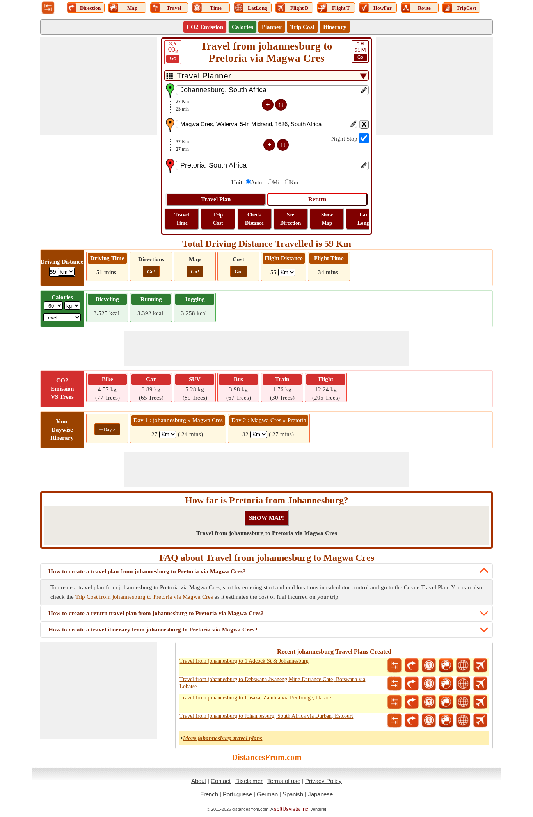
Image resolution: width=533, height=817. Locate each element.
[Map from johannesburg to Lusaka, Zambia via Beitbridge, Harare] (446, 702)
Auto (256, 183)
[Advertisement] (98, 86)
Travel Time (181, 219)
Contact (221, 781)
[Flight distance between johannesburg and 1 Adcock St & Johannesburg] (480, 665)
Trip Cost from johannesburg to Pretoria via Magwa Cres (144, 597)
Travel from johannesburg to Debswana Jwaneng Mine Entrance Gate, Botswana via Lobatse (272, 682)
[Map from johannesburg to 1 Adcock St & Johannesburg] (446, 665)
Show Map (327, 219)
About (198, 781)
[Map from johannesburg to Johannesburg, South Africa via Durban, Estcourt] (446, 720)
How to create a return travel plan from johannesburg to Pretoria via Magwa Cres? (156, 613)
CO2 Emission (205, 27)
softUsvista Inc (291, 809)
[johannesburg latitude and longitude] (463, 665)
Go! (151, 272)
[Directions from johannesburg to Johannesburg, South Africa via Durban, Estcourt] (411, 720)
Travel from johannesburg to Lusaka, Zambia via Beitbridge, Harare (255, 698)
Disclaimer (249, 781)
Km (294, 183)
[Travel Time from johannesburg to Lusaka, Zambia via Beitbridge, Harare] (429, 702)
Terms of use (283, 781)
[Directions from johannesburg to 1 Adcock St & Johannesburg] (411, 665)
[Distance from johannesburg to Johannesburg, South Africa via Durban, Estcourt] (394, 720)
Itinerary (334, 27)
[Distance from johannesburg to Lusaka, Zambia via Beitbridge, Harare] (394, 702)
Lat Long (363, 219)
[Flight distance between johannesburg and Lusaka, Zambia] (480, 702)
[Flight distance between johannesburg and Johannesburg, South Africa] (480, 720)
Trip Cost (302, 27)
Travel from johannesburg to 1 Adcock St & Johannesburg (244, 661)
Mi (276, 183)
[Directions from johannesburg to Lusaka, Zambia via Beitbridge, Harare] (411, 702)
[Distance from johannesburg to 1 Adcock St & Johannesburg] (394, 665)
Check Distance (254, 219)
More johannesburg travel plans (222, 738)
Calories (242, 27)
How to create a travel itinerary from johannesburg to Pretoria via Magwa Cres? (153, 629)
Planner (272, 27)
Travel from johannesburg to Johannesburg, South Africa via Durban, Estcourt (266, 716)
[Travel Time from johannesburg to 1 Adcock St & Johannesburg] (429, 665)
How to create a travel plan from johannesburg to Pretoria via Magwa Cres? (147, 571)
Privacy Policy (323, 781)
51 (360, 50)
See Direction (290, 219)
